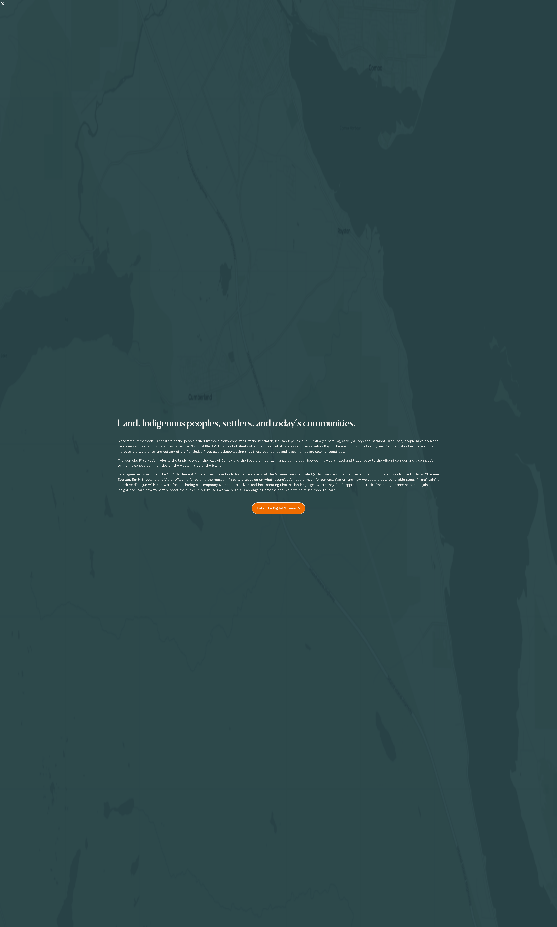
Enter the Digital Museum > (278, 508)
